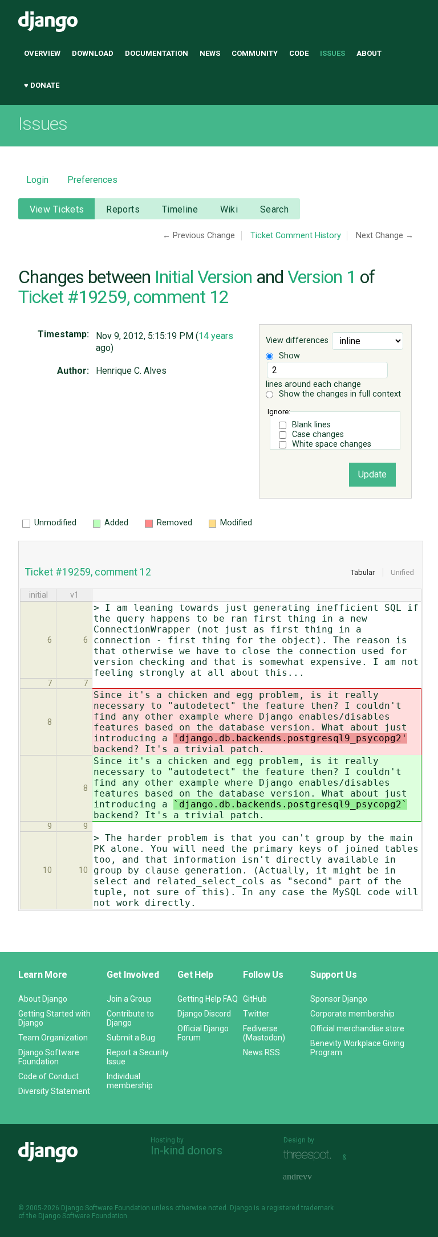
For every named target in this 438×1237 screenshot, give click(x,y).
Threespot (310, 1155)
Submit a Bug (131, 1037)
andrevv (310, 1177)
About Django (42, 998)
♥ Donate (41, 85)
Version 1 (321, 277)
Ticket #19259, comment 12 (123, 297)
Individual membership (130, 1081)
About (369, 53)
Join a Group (129, 998)
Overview (42, 53)
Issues (332, 53)
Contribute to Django (130, 1018)
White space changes (331, 444)
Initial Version (203, 277)
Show (288, 356)
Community (255, 53)
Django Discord (204, 1013)
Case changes (318, 434)
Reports (123, 209)
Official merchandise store (357, 1028)
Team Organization (53, 1037)
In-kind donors (186, 1150)
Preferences (92, 179)
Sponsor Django (338, 998)
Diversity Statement (54, 1091)
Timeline (180, 209)
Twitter (256, 1013)
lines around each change (313, 384)
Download (92, 53)
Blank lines (311, 425)
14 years (215, 335)
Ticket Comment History (295, 235)
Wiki (229, 209)
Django (48, 21)
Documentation (156, 53)
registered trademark (300, 1208)
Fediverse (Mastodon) (264, 1033)
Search (274, 209)
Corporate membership (352, 1013)
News (210, 53)
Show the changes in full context (339, 394)
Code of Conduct (48, 1076)
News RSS (261, 1052)
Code (299, 53)
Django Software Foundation (48, 1057)
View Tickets (57, 209)
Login (37, 179)
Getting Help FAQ (207, 998)
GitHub (255, 998)
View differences (297, 341)
